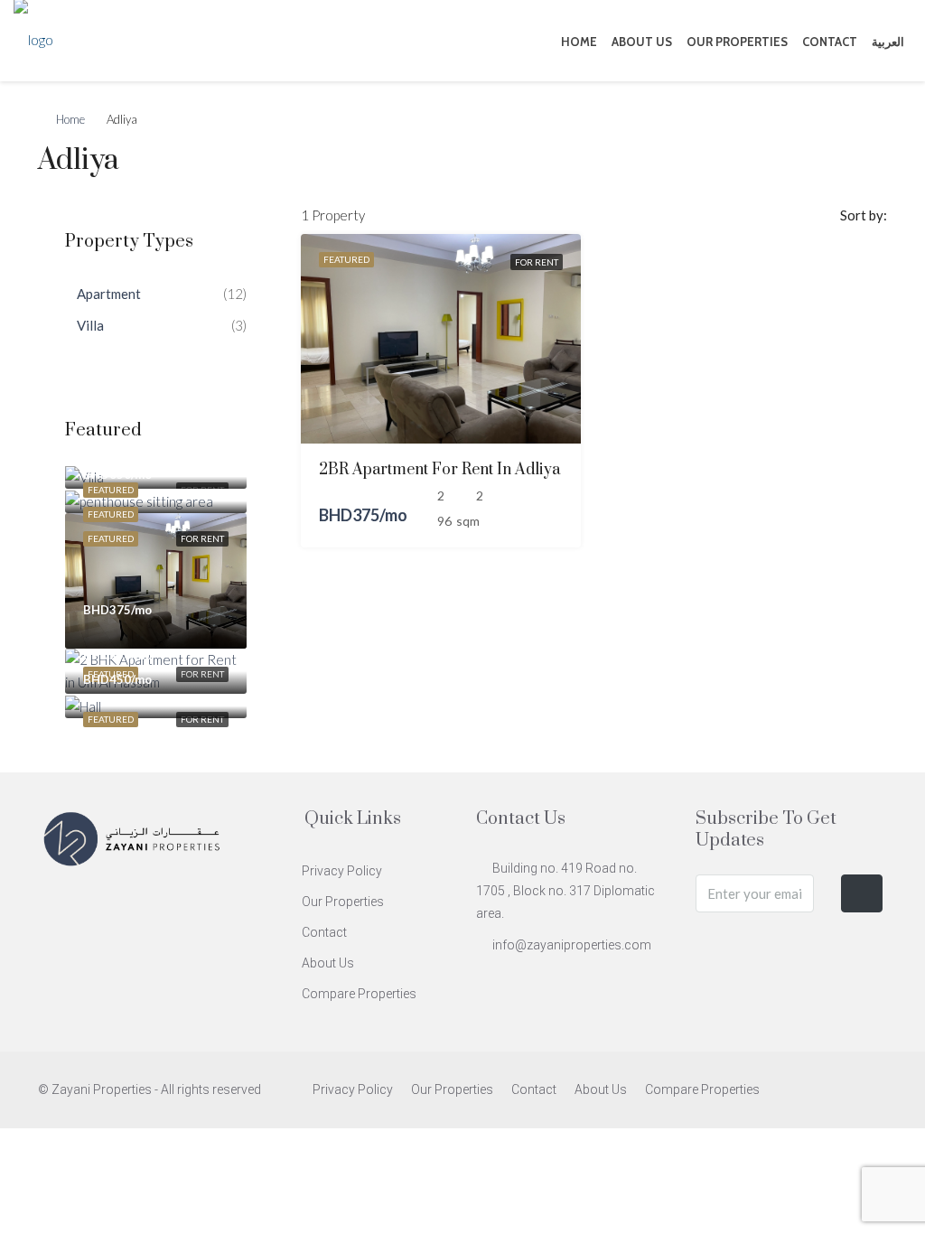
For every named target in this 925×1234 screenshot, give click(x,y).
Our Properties (737, 41)
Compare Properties (359, 993)
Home (579, 41)
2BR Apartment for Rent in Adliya (439, 470)
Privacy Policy (342, 871)
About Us (642, 41)
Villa (90, 325)
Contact (829, 41)
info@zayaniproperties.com (571, 945)
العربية (888, 41)
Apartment (109, 293)
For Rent (536, 262)
